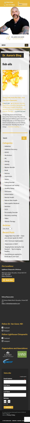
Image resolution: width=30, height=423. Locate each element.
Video (6, 218)
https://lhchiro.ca (7, 276)
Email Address (14, 379)
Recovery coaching (11, 215)
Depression (6, 105)
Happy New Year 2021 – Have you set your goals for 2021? (14, 236)
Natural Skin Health (11, 200)
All (13, 103)
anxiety (7, 164)
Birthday (6, 398)
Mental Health (9, 197)
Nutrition (5, 109)
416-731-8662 (10, 5)
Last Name (7, 392)
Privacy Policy (11, 415)
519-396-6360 (6, 274)
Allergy (7, 161)
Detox (7, 179)
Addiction (8, 146)
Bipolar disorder (19, 103)
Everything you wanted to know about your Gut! (13, 255)
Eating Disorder (10, 182)
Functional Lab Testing (12, 185)
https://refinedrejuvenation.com (11, 303)
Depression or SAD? (11, 244)
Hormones (8, 191)
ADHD (7, 152)
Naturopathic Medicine (14, 107)
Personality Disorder (19, 109)
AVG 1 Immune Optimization (14, 240)
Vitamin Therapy (7, 111)
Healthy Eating (15, 105)
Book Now (9, 2)
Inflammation (9, 194)
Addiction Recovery (11, 149)
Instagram (7, 330)
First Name (7, 385)
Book (6, 170)
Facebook (7, 327)
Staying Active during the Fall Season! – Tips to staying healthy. (14, 249)
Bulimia (7, 173)
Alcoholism (8, 155)
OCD (10, 109)
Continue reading (14, 126)
